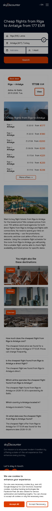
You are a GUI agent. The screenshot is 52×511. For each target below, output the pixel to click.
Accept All (14, 504)
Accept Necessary (37, 504)
